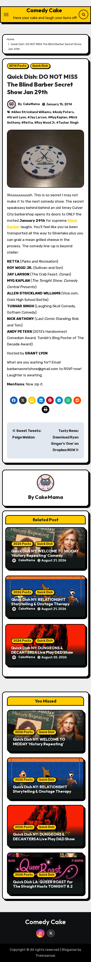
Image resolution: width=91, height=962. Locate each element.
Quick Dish (40, 66)
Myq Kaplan (58, 117)
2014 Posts (17, 66)
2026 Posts (22, 544)
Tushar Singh (68, 122)
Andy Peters (64, 112)
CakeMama (31, 104)
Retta (28, 122)
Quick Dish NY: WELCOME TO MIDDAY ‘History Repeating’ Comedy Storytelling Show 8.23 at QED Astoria (43, 746)
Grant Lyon (17, 117)
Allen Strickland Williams (32, 112)
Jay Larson (38, 117)
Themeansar (45, 956)
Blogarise (69, 950)
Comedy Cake (44, 10)
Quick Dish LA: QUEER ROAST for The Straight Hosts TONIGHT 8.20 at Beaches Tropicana (44, 886)
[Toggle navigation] (6, 14)
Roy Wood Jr (45, 122)
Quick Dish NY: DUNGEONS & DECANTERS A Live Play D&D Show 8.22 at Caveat (42, 652)
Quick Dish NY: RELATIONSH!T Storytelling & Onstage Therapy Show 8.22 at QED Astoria (40, 604)
